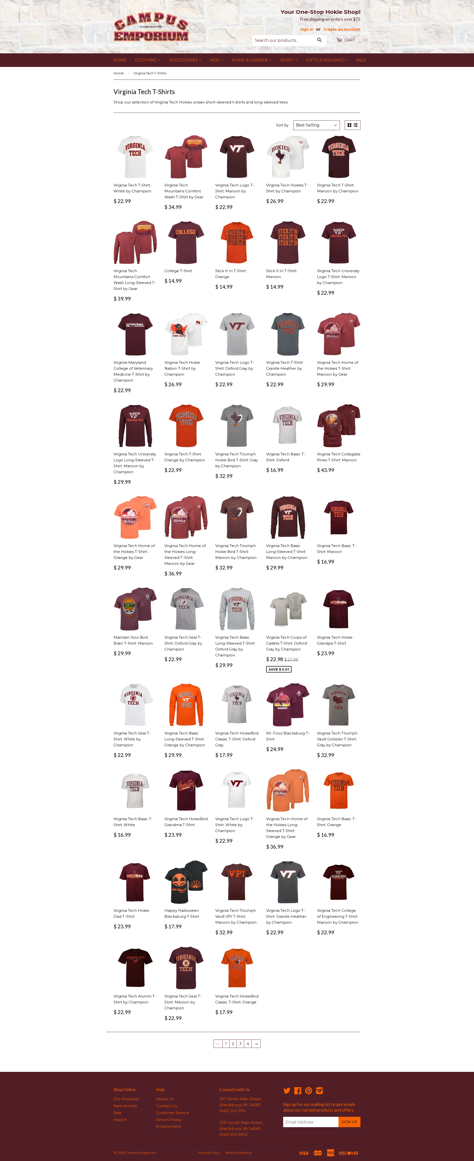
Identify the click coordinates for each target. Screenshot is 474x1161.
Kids (215, 60)
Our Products (126, 1099)
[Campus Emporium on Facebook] (297, 1092)
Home (120, 60)
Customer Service (172, 1112)
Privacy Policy (209, 1153)
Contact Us (166, 1105)
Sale (361, 60)
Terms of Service (238, 1153)
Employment (168, 1126)
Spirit (287, 60)
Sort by (282, 125)
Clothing (146, 60)
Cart (349, 40)
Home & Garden (250, 60)
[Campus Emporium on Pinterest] (308, 1092)
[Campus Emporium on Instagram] (319, 1092)
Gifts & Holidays (325, 60)
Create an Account (341, 29)
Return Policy (168, 1119)
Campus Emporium (140, 1153)
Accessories (184, 60)
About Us (165, 1099)
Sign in (306, 29)
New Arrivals (125, 1105)
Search (120, 1119)
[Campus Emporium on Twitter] (287, 1092)
